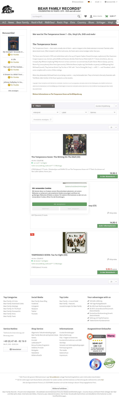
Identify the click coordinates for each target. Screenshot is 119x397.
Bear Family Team (9, 316)
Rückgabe (34, 350)
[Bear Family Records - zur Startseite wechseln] (7, 9)
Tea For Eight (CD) (49, 255)
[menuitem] (56, 16)
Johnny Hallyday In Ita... (13, 82)
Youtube (34, 314)
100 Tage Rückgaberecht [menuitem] (98, 304)
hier (102, 380)
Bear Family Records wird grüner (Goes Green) (44, 336)
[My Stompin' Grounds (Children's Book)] (13, 44)
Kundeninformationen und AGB (70, 340)
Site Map (63, 343)
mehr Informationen (107, 226)
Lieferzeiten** (36, 343)
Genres (93, 112)
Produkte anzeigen (41, 119)
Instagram (35, 306)
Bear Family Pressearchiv (12, 311)
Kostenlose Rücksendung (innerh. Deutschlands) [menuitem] (101, 314)
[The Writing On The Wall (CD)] (74, 144)
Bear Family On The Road (12, 309)
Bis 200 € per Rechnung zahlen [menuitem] (100, 306)
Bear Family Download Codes (13, 304)
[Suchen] (78, 16)
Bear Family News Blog (39, 301)
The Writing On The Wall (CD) (55, 157)
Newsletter (35, 353)
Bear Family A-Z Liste (10, 301)
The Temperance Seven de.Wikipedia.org (57, 94)
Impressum (63, 355)
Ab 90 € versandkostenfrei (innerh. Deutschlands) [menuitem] (101, 310)
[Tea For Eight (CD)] (74, 242)
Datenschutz (64, 353)
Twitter (33, 311)
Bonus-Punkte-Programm (40, 345)
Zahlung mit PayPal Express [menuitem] (99, 318)
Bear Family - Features (67, 304)
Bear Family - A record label (69, 301)
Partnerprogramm (66, 348)
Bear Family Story (9, 314)
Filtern (38, 106)
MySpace (34, 309)
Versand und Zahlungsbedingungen (72, 345)
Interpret (36, 112)
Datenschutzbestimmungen (76, 186)
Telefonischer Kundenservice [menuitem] (99, 320)
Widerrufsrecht (36, 355)
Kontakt (34, 340)
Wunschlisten (78, 2)
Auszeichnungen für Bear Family (71, 306)
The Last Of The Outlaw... (13, 67)
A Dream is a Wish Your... (13, 74)
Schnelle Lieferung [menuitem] (96, 301)
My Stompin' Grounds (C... (13, 52)
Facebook (34, 304)
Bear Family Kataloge (10, 306)
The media (63, 350)
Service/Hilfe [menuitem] (111, 2)
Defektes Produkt (37, 348)
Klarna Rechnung (65, 335)
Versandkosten (54, 377)
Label (64, 112)
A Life (13, 59)
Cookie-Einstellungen (67, 333)
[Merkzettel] (85, 16)
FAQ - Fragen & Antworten (69, 338)
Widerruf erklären (59, 388)
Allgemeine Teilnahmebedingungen (43, 333)
